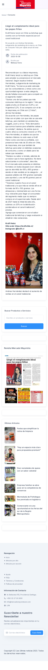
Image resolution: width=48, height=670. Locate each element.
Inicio (4, 15)
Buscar (24, 326)
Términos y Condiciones (15, 581)
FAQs (8, 578)
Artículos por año (12, 561)
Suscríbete (36, 633)
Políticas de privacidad (14, 584)
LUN (8, 605)
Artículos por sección (13, 564)
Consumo (11, 15)
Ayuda (8, 574)
